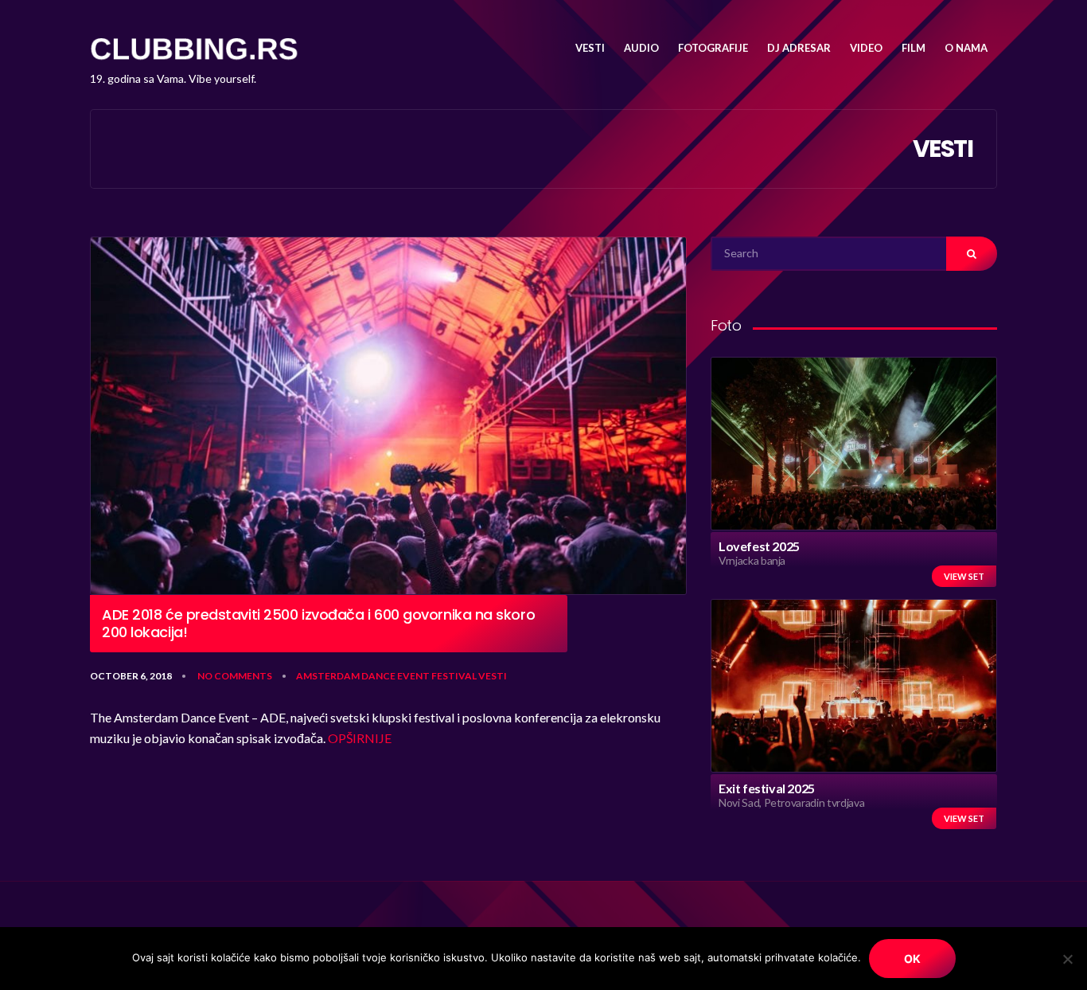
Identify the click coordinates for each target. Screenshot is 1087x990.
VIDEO (866, 47)
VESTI (590, 47)
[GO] (971, 254)
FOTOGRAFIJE (713, 47)
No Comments (234, 676)
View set (964, 576)
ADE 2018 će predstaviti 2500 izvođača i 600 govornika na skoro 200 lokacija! (318, 623)
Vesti (492, 676)
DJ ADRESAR (799, 47)
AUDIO (641, 47)
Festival (454, 676)
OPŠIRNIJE (360, 737)
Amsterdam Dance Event (363, 676)
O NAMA (966, 47)
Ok (912, 958)
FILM (913, 47)
